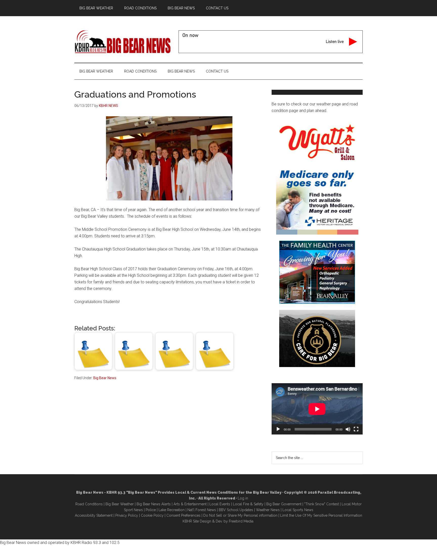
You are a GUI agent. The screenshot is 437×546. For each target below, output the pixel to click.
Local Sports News (297, 510)
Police (151, 510)
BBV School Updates (236, 510)
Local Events (219, 504)
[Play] (278, 429)
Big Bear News (104, 378)
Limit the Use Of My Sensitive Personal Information (321, 515)
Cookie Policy (152, 515)
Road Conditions (89, 504)
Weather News (268, 510)
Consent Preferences (183, 515)
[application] (317, 409)
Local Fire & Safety (248, 504)
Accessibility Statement (94, 515)
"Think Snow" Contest (321, 504)
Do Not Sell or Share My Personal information (240, 515)
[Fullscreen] (356, 429)
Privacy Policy (126, 515)
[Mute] (348, 429)
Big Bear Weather (119, 504)
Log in (243, 498)
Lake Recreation (172, 510)
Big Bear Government (283, 504)
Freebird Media (241, 521)
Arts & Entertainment (190, 504)
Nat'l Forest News (201, 510)
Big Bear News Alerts (154, 504)
